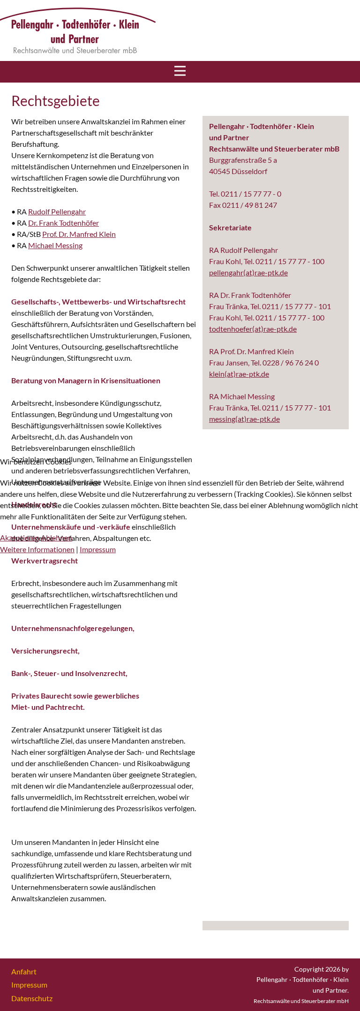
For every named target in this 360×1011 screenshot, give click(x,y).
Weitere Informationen (37, 549)
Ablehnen (56, 537)
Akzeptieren (19, 537)
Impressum (98, 549)
